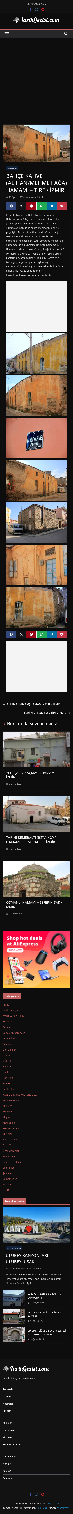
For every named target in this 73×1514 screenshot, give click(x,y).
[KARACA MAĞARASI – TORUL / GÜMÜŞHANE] (14, 1298)
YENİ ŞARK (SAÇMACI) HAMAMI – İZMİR (32, 774)
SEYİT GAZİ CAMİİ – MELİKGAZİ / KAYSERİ (45, 1314)
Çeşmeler (8, 1044)
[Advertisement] (36, 76)
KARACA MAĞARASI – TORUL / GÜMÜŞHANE (44, 1296)
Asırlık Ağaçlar (11, 1010)
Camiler (7, 1027)
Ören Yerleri (10, 1145)
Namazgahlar (10, 1139)
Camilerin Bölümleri (14, 1032)
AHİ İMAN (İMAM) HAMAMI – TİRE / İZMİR (33, 704)
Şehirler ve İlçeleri (13, 1162)
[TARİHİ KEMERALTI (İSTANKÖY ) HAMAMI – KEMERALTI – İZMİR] (36, 799)
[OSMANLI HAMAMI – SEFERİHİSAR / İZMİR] (36, 864)
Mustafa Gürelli (36, 197)
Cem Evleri (9, 1038)
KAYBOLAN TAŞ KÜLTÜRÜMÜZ (20, 1094)
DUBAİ (6, 1055)
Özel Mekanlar (11, 1150)
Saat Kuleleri (10, 1156)
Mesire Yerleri (11, 1128)
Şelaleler (8, 1173)
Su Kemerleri (10, 1178)
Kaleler (7, 1083)
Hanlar (6, 1072)
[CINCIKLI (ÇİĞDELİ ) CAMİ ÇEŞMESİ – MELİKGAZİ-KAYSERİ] (14, 1335)
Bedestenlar (9, 1021)
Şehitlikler (8, 1167)
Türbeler (8, 1184)
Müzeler (7, 1134)
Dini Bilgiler (9, 1049)
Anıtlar (6, 1004)
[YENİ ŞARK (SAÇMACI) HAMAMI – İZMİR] (36, 734)
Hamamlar (12, 168)
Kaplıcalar (8, 1089)
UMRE (6, 1190)
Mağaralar (8, 1117)
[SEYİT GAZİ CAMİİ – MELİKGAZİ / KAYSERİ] (14, 1317)
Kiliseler (7, 1105)
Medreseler (9, 1122)
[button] (36, 353)
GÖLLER (7, 1061)
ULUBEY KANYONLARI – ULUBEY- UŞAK (28, 1258)
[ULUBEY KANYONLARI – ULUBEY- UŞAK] (36, 1225)
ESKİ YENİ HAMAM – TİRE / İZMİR (45, 713)
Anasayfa (8, 1389)
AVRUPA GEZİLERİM (13, 1016)
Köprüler (8, 1111)
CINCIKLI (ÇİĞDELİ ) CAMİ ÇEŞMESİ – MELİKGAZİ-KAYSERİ (47, 1332)
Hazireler (8, 1077)
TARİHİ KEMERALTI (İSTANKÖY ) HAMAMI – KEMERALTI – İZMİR (31, 839)
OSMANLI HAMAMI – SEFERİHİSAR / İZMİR (34, 904)
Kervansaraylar (11, 1100)
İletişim (7, 1410)
